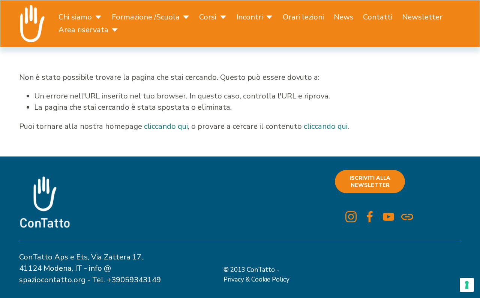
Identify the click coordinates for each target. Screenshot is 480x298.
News (344, 17)
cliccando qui (166, 126)
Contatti (377, 17)
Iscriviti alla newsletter (370, 181)
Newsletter (422, 17)
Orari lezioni (303, 17)
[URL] (407, 217)
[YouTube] (388, 217)
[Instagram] (351, 217)
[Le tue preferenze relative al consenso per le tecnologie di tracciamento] (467, 285)
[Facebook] (370, 217)
